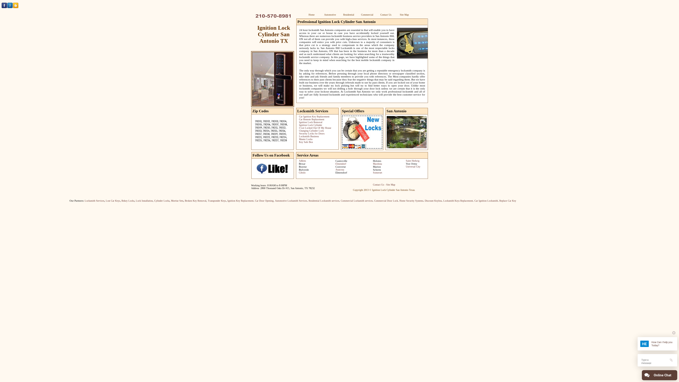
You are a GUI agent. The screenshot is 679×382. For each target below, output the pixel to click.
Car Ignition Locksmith (481, 200)
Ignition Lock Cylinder (310, 125)
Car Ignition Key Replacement (314, 116)
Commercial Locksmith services (352, 200)
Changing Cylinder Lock (311, 130)
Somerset (377, 172)
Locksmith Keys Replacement (453, 200)
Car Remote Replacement (311, 119)
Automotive (330, 14)
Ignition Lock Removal (310, 122)
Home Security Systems (407, 200)
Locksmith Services (90, 200)
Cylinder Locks (157, 200)
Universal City (413, 166)
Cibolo (302, 172)
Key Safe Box (306, 142)
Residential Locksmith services (319, 200)
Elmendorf (340, 164)
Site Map (404, 14)
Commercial (367, 14)
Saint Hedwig (412, 161)
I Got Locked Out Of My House (315, 128)
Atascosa (339, 169)
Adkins (302, 161)
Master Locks (305, 139)
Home (312, 14)
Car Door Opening (259, 200)
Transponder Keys (212, 200)
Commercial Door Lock (381, 200)
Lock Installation (139, 200)
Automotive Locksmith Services (286, 200)
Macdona (377, 164)
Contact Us (385, 14)
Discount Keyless (428, 200)
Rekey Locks (123, 200)
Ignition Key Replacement (236, 200)
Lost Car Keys (108, 200)
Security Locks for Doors (311, 133)
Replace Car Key (503, 200)
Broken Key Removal (191, 200)
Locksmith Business (309, 136)
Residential (348, 14)
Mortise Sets (172, 200)
